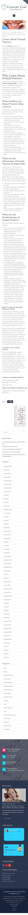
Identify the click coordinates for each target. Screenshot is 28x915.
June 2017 (6, 650)
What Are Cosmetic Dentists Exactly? (10, 446)
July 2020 (6, 542)
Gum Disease (7, 718)
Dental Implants (8, 682)
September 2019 (8, 567)
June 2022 (6, 498)
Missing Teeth (7, 725)
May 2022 (6, 502)
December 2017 (7, 628)
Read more (7, 818)
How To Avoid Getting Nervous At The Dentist (11, 449)
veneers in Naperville (9, 83)
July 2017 (6, 646)
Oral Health (7, 729)
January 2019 (7, 585)
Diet (5, 704)
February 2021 (7, 531)
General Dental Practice (9, 715)
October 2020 (7, 534)
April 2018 (6, 614)
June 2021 (6, 520)
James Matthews (16, 32)
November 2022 (8, 484)
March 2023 (7, 470)
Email (14, 908)
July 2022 (6, 495)
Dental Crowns (7, 679)
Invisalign (6, 722)
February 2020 (7, 556)
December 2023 (7, 466)
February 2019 (7, 581)
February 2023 (7, 473)
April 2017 (6, 657)
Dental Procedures (8, 686)
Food (5, 711)
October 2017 (7, 635)
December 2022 (7, 480)
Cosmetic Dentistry (7, 34)
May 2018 (6, 610)
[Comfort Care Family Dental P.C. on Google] (9, 865)
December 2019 (7, 560)
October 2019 (7, 563)
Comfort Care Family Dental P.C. (13, 377)
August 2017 (7, 643)
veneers (9, 46)
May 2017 (6, 653)
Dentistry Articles (8, 697)
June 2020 (6, 545)
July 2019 (6, 574)
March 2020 (7, 552)
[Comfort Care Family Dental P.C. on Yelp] (6, 865)
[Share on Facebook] (8, 401)
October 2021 (7, 513)
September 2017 (8, 639)
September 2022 (8, 488)
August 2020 (7, 538)
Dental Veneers (17, 34)
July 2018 (6, 603)
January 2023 (7, 477)
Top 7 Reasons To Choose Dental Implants (11, 452)
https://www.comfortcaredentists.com (14, 388)
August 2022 (7, 491)
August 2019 (7, 570)
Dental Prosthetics (8, 689)
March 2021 (7, 527)
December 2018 (7, 588)
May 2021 (6, 524)
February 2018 (7, 621)
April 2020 (6, 549)
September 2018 (8, 596)
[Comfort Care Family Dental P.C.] (14, 8)
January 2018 (7, 624)
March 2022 (7, 506)
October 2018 (7, 592)
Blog (5, 668)
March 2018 (7, 617)
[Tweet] (11, 401)
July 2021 (6, 516)
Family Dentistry (8, 707)
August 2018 (7, 599)
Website (14, 910)
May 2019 (6, 578)
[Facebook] (3, 865)
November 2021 (8, 509)
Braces (5, 671)
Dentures (6, 700)
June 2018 (6, 606)
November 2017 (8, 632)
